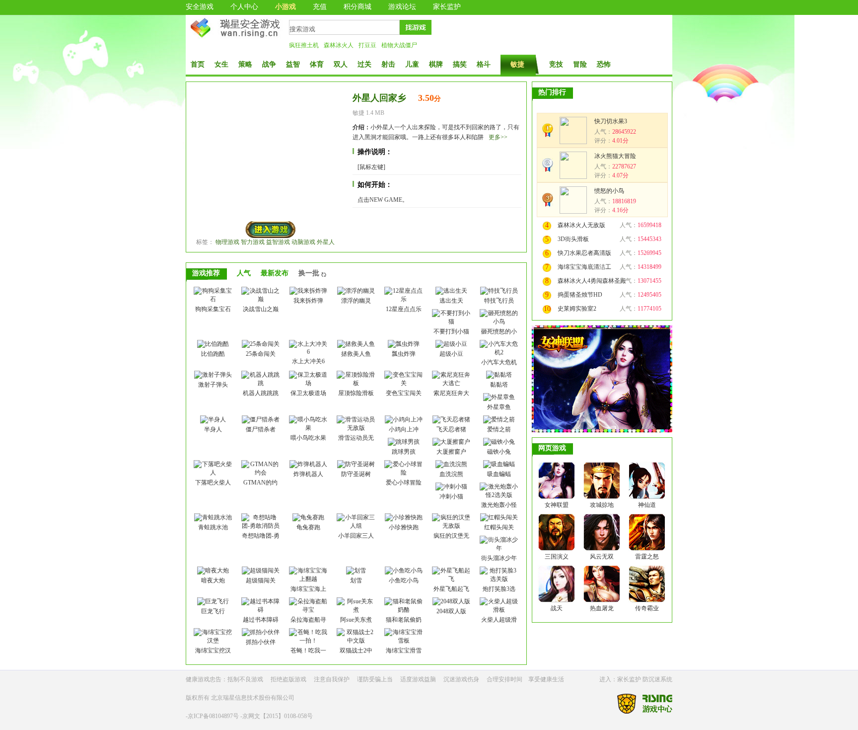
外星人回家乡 (379, 98)
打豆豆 (367, 45)
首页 (198, 64)
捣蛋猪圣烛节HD (580, 294)
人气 (244, 273)
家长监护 (447, 6)
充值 (320, 6)
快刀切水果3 (610, 121)
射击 (388, 64)
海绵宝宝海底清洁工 (584, 266)
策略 (245, 64)
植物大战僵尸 (399, 45)
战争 (269, 64)
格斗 (484, 64)
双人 (341, 64)
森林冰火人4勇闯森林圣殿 (592, 280)
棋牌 (436, 64)
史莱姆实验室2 (577, 308)
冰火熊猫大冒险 (615, 156)
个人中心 (244, 6)
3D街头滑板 (573, 239)
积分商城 (357, 6)
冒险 (580, 64)
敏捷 (517, 64)
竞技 (556, 64)
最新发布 (274, 273)
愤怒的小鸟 (609, 190)
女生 (221, 64)
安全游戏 (200, 6)
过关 (364, 64)
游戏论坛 (402, 6)
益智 (293, 64)
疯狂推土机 (304, 45)
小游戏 (285, 6)
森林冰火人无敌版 (581, 225)
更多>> (498, 137)
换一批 (308, 273)
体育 (317, 64)
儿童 (412, 64)
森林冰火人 (339, 45)
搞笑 (460, 64)
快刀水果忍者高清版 (584, 252)
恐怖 (604, 64)
